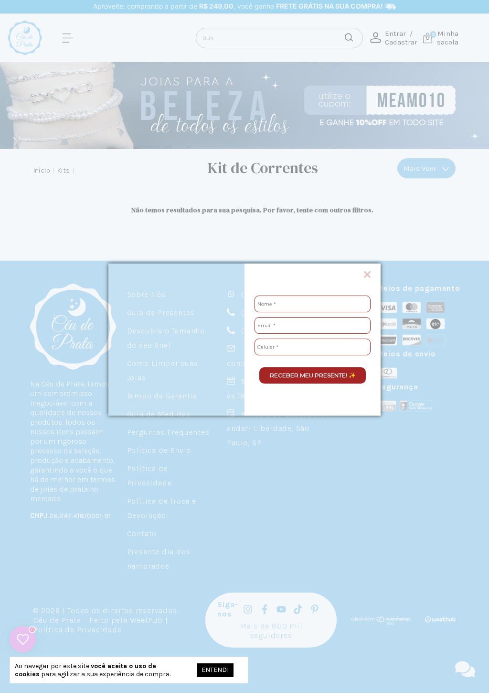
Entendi (215, 670)
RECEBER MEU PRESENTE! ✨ (313, 375)
